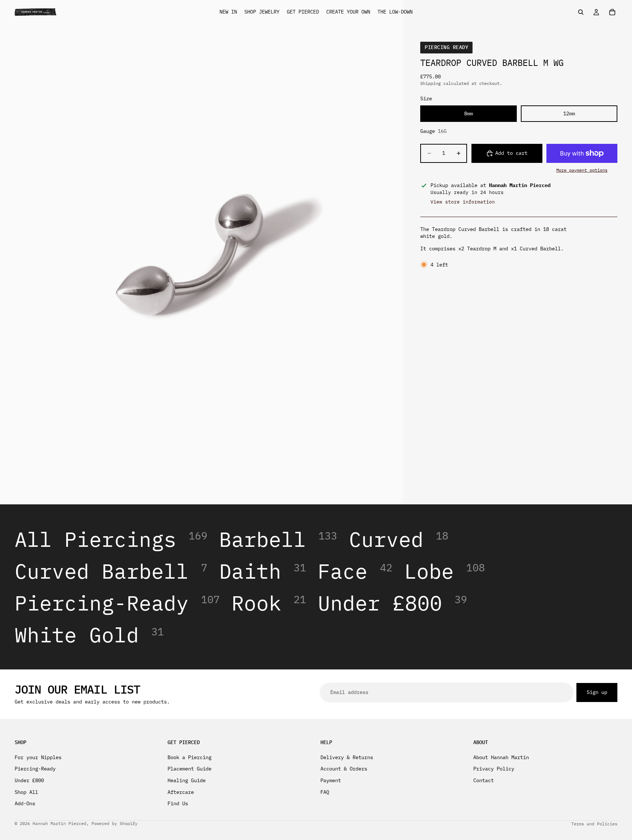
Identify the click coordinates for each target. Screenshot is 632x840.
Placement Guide (189, 768)
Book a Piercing (189, 757)
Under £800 (29, 780)
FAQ (324, 791)
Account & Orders (343, 768)
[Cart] (612, 12)
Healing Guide (187, 780)
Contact (483, 780)
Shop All (26, 791)
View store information (462, 202)
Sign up (597, 692)
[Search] (581, 12)
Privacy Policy (493, 768)
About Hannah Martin (501, 757)
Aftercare (181, 791)
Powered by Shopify (114, 823)
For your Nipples (38, 757)
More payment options (581, 170)
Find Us (178, 803)
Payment (330, 780)
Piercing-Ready (35, 768)
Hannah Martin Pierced (59, 823)
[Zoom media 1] (201, 252)
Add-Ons (25, 803)
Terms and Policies (594, 823)
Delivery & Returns (346, 757)
